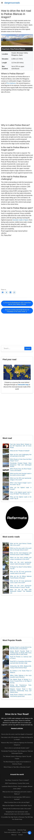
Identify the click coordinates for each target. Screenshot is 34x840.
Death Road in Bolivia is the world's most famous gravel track (20, 695)
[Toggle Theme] (29, 832)
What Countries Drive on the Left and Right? (17, 802)
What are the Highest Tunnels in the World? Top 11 (17, 805)
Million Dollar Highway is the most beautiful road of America (20, 676)
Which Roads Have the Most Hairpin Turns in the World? (20, 469)
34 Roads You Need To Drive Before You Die (20, 567)
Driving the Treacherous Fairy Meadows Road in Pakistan (20, 685)
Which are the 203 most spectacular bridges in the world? (20, 478)
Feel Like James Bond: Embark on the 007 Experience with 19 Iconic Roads (20, 446)
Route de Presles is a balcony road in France (20, 657)
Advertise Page (21, 830)
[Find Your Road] (17, 372)
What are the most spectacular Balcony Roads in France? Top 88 (20, 586)
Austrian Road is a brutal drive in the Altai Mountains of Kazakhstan (20, 648)
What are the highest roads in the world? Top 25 (20, 497)
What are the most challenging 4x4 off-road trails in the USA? (20, 455)
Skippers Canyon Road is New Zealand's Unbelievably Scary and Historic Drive (20, 690)
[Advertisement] (17, 108)
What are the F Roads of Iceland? (19, 450)
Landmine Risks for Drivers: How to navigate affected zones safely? (17, 787)
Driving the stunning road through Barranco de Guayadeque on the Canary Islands (17, 310)
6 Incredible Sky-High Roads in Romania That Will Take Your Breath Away (17, 818)
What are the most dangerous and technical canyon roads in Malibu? (20, 553)
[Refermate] (17, 517)
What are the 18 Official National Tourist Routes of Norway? (20, 577)
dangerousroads (12, 2)
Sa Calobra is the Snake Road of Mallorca (20, 671)
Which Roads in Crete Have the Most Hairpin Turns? (20, 460)
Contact (20, 834)
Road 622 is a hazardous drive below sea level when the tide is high (20, 662)
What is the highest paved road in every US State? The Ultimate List (20, 493)
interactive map (23, 384)
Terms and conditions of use (12, 832)
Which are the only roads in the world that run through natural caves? (20, 549)
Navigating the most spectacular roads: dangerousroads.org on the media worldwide (17, 813)
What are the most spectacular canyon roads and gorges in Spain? (20, 563)
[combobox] (13, 348)
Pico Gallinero (11, 83)
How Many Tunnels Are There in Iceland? (17, 780)
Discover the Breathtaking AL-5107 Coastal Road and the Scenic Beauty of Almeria (18, 303)
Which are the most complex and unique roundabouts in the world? (20, 558)
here (22, 722)
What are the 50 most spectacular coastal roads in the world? (20, 572)
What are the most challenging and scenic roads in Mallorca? (17, 793)
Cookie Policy (26, 832)
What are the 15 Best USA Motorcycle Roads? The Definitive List (20, 591)
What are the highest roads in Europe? (20, 488)
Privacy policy (12, 830)
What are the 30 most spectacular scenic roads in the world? (20, 581)
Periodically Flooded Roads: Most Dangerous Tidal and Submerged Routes (20, 464)
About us (13, 834)
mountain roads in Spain (20, 220)
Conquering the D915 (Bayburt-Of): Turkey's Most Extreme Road (20, 666)
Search (28, 348)
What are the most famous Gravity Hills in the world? (20, 544)
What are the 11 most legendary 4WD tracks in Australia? (17, 798)
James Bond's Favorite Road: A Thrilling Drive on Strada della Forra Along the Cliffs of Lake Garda (20, 652)
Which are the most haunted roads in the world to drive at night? (20, 474)
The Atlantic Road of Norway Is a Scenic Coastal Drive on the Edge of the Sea (20, 681)
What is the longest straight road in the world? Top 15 (20, 483)
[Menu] (2, 3)
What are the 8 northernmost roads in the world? (17, 808)
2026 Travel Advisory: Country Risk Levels (17, 783)
